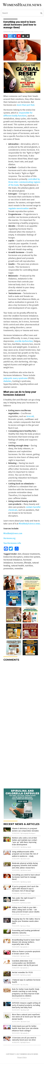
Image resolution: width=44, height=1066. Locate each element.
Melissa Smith (19, 32)
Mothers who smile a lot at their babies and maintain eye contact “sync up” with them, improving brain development (24, 841)
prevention (8, 568)
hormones (18, 563)
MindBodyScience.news (29, 524)
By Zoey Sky (24, 984)
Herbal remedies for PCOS (22, 972)
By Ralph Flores (25, 998)
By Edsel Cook (25, 859)
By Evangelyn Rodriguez (28, 833)
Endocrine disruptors (13, 557)
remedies (18, 568)
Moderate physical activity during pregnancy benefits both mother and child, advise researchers (25, 865)
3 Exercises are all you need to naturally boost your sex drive (24, 1039)
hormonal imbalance (12, 560)
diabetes (7, 381)
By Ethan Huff (25, 1010)
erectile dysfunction (24, 341)
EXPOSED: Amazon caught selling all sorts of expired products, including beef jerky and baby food (26, 1005)
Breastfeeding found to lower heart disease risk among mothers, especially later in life (26, 942)
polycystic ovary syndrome (15, 378)
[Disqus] (22, 693)
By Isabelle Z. (25, 947)
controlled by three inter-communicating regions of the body (24, 182)
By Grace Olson (25, 926)
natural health (17, 565)
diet (19, 554)
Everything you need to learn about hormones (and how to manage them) (26, 877)
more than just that (25, 105)
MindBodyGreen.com (12, 533)
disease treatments (31, 554)
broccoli (30, 416)
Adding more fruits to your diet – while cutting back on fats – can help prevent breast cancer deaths (25, 909)
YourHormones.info (12, 543)
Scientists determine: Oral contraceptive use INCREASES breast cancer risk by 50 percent (25, 963)
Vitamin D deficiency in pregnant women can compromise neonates (25, 829)
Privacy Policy (22, 1057)
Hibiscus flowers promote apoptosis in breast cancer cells (26, 952)
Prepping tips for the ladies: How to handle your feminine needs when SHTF (26, 921)
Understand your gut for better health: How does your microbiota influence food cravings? (25, 1028)
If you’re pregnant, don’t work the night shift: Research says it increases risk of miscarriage (25, 888)
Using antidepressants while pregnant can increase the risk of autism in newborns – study (25, 854)
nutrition (29, 565)
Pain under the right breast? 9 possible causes (23, 899)
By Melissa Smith (26, 847)
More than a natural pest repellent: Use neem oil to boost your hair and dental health (26, 1017)
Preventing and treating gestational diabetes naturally (26, 931)
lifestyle (27, 563)
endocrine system (32, 557)
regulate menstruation (18, 208)
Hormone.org (9, 538)
